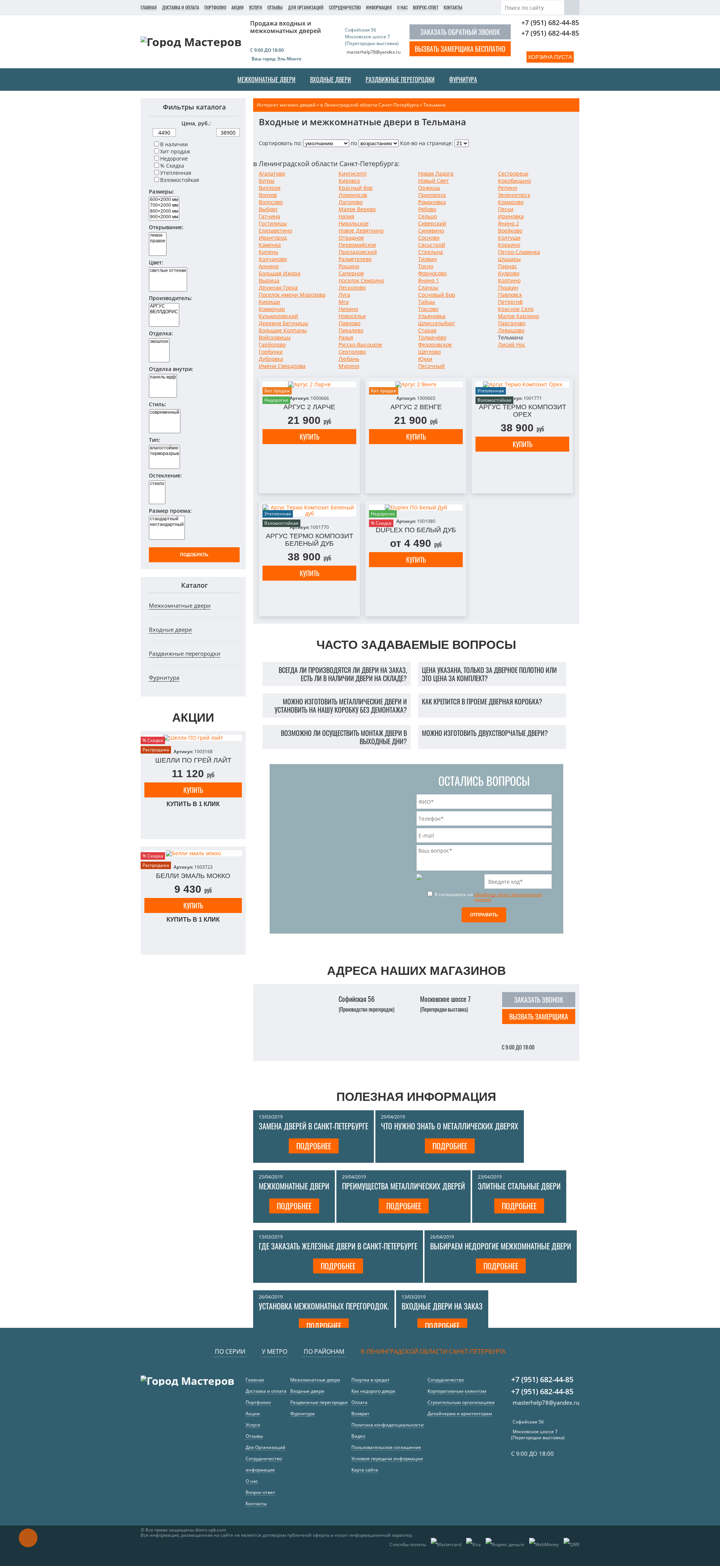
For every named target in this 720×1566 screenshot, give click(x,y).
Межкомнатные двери (180, 605)
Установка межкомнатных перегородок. (324, 1306)
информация (379, 7)
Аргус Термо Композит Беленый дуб (309, 539)
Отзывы (275, 7)
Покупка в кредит (370, 1380)
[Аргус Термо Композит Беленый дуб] (309, 510)
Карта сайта (364, 1470)
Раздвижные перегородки (184, 653)
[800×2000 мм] (164, 211)
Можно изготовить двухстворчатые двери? (485, 733)
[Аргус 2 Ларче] (309, 384)
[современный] (164, 412)
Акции (237, 7)
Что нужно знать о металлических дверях (449, 1126)
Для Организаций (306, 7)
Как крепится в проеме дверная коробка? (482, 701)
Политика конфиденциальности (387, 1425)
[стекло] (157, 483)
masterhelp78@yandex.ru (373, 52)
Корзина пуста (550, 57)
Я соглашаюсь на (488, 896)
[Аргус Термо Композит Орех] (522, 384)
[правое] (157, 241)
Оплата (359, 1402)
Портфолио (215, 7)
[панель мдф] (163, 377)
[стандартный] (166, 519)
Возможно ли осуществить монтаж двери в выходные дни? (344, 737)
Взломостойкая (179, 179)
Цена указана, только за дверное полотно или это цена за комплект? (489, 674)
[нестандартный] (166, 524)
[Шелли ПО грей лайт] (193, 738)
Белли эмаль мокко (193, 876)
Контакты (453, 7)
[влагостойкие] (164, 448)
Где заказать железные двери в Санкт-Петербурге (338, 1246)
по (354, 143)
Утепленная (175, 172)
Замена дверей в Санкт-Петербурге (313, 1126)
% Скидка (172, 165)
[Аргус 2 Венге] (416, 384)
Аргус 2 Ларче (309, 407)
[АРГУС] (164, 306)
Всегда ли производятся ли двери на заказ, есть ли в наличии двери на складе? (343, 674)
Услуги (255, 7)
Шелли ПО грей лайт (193, 760)
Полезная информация (416, 1097)
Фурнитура (164, 677)
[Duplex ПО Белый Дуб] (416, 507)
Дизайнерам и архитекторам (460, 1413)
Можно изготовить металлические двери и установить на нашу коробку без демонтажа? (340, 706)
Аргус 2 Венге (416, 407)
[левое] (157, 235)
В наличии (174, 144)
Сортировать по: (280, 143)
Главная (149, 7)
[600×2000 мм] (164, 200)
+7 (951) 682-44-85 (550, 22)
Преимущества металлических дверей (403, 1186)
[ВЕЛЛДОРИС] (164, 312)
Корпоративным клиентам (457, 1391)
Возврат (360, 1413)
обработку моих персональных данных (508, 896)
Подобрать (194, 554)
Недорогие (174, 158)
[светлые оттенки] (168, 270)
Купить (193, 790)
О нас (402, 7)
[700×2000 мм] (164, 205)
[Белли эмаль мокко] (193, 853)
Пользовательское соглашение (386, 1447)
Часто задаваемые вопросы (416, 645)
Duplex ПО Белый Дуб (416, 530)
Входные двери (170, 629)
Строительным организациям (461, 1402)
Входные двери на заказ (442, 1306)
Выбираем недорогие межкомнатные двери (500, 1246)
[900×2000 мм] (164, 217)
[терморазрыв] (164, 453)
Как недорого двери (373, 1391)
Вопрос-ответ (425, 7)
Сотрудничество (345, 7)
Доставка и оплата (180, 7)
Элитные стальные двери (519, 1186)
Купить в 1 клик (193, 804)
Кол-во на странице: (426, 143)
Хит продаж (175, 151)
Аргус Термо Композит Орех (522, 410)
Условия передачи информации (387, 1458)
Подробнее (313, 1146)
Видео (358, 1436)
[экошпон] (159, 341)
